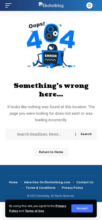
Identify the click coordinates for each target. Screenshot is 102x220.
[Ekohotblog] (51, 5)
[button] (82, 208)
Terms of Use (34, 211)
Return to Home (51, 152)
